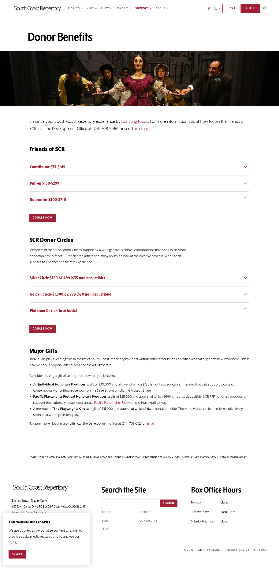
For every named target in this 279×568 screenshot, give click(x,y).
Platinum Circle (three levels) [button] (53, 310)
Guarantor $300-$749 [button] (48, 199)
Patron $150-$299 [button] (44, 183)
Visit (90, 8)
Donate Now (42, 217)
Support (142, 8)
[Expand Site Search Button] (265, 8)
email (144, 129)
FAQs (105, 529)
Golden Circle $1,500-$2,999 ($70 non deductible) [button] (70, 294)
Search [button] (168, 503)
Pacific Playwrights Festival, (113, 403)
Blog (105, 521)
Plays (105, 8)
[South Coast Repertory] (37, 8)
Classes (123, 8)
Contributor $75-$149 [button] (47, 167)
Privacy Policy (237, 550)
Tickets (74, 8)
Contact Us (149, 521)
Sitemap (260, 550)
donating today (134, 121)
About (161, 8)
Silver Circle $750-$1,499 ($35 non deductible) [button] (67, 278)
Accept (17, 554)
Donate (231, 8)
